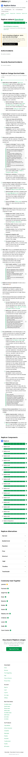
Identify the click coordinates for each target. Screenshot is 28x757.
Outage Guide (12, 13)
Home (5, 667)
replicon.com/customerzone (18, 189)
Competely (6, 730)
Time (13, 9)
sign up (7, 424)
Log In (5, 689)
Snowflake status (7, 712)
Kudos (3, 605)
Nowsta (3, 601)
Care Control (5, 630)
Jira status (6, 718)
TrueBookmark (7, 741)
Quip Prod (4, 592)
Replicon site (24, 13)
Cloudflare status (7, 704)
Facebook (8, 172)
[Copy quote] (26, 158)
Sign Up (6, 687)
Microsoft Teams (10, 105)
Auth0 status (6, 714)
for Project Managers (19, 9)
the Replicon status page (19, 340)
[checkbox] (1, 82)
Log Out (6, 692)
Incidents (7, 13)
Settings (6, 697)
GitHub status (7, 710)
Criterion (4, 618)
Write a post (18, 201)
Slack (23, 103)
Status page (3, 14)
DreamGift (6, 738)
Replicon (6, 441)
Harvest (4, 536)
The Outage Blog (8, 672)
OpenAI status (7, 706)
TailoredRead (7, 725)
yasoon (3, 584)
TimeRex (5, 566)
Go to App (6, 695)
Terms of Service (8, 678)
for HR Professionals (4, 11)
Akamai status (7, 708)
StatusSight (6, 733)
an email (18, 308)
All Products (6, 746)
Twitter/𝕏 (21, 170)
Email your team (17, 108)
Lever (3, 622)
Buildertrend (6, 541)
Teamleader (6, 571)
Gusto (3, 609)
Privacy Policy (7, 680)
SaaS (2, 9)
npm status (6, 716)
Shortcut (5, 556)
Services (6, 670)
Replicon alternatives (16, 222)
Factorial (4, 588)
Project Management (8, 9)
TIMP (3, 561)
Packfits (6, 743)
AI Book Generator (8, 728)
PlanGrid (4, 546)
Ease (2, 597)
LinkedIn (15, 172)
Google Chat (19, 105)
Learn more (6, 29)
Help (5, 675)
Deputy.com (5, 613)
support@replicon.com (12, 193)
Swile (3, 626)
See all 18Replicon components (11, 26)
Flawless (6, 735)
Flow (3, 551)
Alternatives (18, 13)
